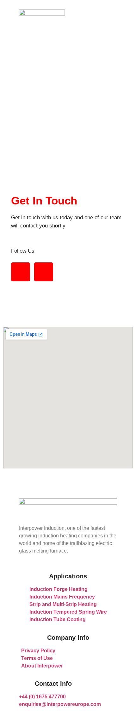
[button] (94, 14)
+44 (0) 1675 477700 (42, 696)
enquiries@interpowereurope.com (60, 704)
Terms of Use (37, 658)
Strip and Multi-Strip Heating (63, 604)
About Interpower (42, 665)
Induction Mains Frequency (62, 596)
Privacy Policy (38, 650)
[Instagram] (43, 271)
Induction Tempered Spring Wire (68, 612)
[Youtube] (20, 271)
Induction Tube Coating (57, 619)
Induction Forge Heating (58, 589)
